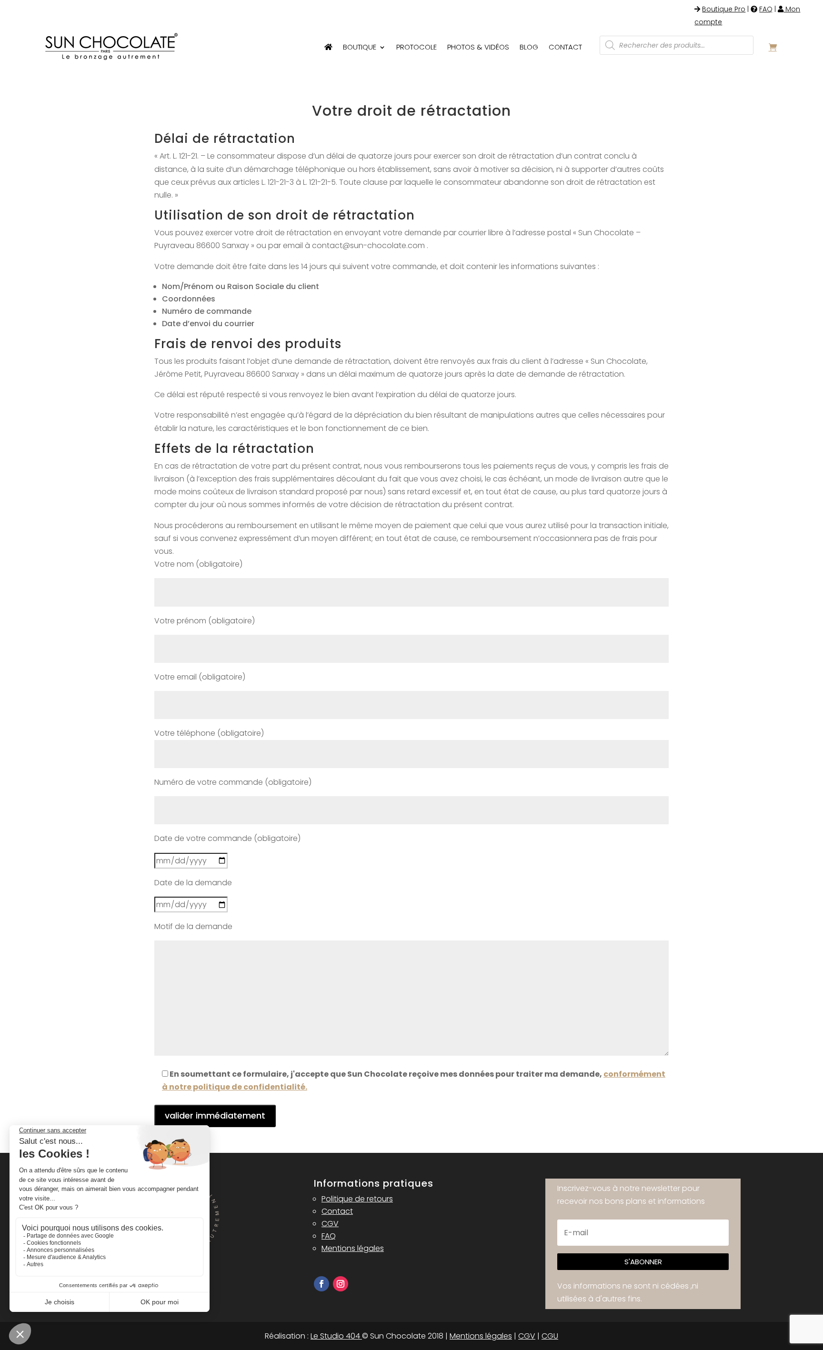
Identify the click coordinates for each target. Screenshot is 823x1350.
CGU (550, 1335)
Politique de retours (357, 1198)
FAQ (766, 9)
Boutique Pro (723, 9)
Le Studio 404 (336, 1335)
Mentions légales (352, 1248)
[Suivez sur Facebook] (321, 1283)
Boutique (359, 47)
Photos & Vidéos (478, 47)
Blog (529, 47)
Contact (565, 47)
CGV (330, 1223)
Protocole (416, 47)
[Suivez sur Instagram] (340, 1283)
